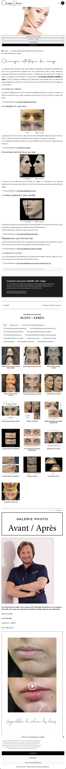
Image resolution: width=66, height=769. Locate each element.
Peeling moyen (32, 476)
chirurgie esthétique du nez (26, 191)
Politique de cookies (21, 766)
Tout (4, 325)
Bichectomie (14, 325)
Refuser (33, 758)
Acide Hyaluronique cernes (53, 367)
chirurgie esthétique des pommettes (29, 249)
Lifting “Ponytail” (32, 421)
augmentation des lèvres (10, 449)
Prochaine (59, 510)
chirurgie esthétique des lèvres (27, 234)
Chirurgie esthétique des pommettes (39, 332)
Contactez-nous (16, 292)
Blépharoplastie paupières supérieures (53, 422)
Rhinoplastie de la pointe (45, 341)
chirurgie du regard (23, 148)
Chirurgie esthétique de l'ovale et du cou (43, 328)
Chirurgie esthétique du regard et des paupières (40, 335)
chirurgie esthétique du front (27, 102)
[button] (63, 737)
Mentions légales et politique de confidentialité (38, 766)
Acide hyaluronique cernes (32, 366)
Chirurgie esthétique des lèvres (13, 332)
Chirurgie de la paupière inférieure (33, 325)
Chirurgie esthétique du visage (13, 338)
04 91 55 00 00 (7, 628)
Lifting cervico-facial (49, 338)
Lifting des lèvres (8, 341)
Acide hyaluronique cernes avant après (11, 367)
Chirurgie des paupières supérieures (32, 449)
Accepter (33, 753)
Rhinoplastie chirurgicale (26, 341)
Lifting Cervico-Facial (54, 394)
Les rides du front (53, 476)
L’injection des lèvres (11, 502)
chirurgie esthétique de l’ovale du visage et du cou (34, 263)
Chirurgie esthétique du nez (12, 335)
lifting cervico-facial (53, 449)
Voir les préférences (33, 762)
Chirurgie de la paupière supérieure (14, 328)
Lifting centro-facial (33, 338)
